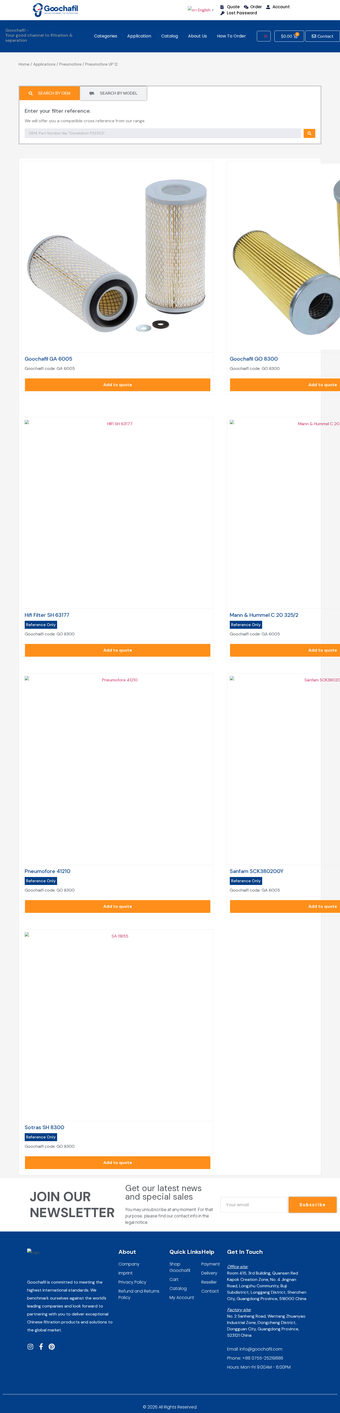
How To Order (231, 36)
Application (139, 36)
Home (24, 64)
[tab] (49, 93)
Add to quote (117, 384)
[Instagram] (30, 1346)
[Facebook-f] (41, 1346)
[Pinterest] (51, 1346)
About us (197, 36)
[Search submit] (309, 133)
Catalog (169, 36)
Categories (105, 36)
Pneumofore (70, 64)
